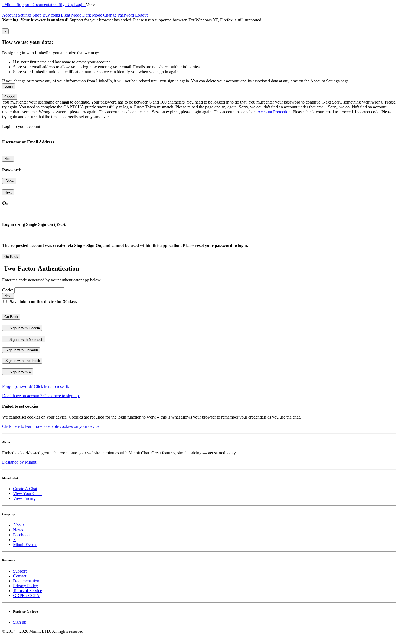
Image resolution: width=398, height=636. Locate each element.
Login (80, 4)
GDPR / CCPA (26, 595)
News (18, 530)
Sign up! (20, 622)
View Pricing (24, 498)
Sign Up (66, 4)
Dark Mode (92, 15)
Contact (19, 576)
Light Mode (71, 15)
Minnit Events (25, 544)
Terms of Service (27, 590)
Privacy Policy (25, 585)
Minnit (9, 4)
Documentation (45, 4)
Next (8, 159)
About (18, 525)
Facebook (21, 534)
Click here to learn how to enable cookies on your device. (51, 426)
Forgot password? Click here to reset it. (35, 386)
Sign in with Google (24, 328)
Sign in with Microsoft (25, 340)
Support (24, 4)
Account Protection (274, 112)
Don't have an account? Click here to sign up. (41, 395)
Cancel (9, 97)
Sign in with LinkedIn (21, 350)
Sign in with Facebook (22, 361)
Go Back (11, 257)
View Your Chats (27, 493)
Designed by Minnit (19, 462)
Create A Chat (25, 488)
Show (9, 181)
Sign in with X (19, 372)
